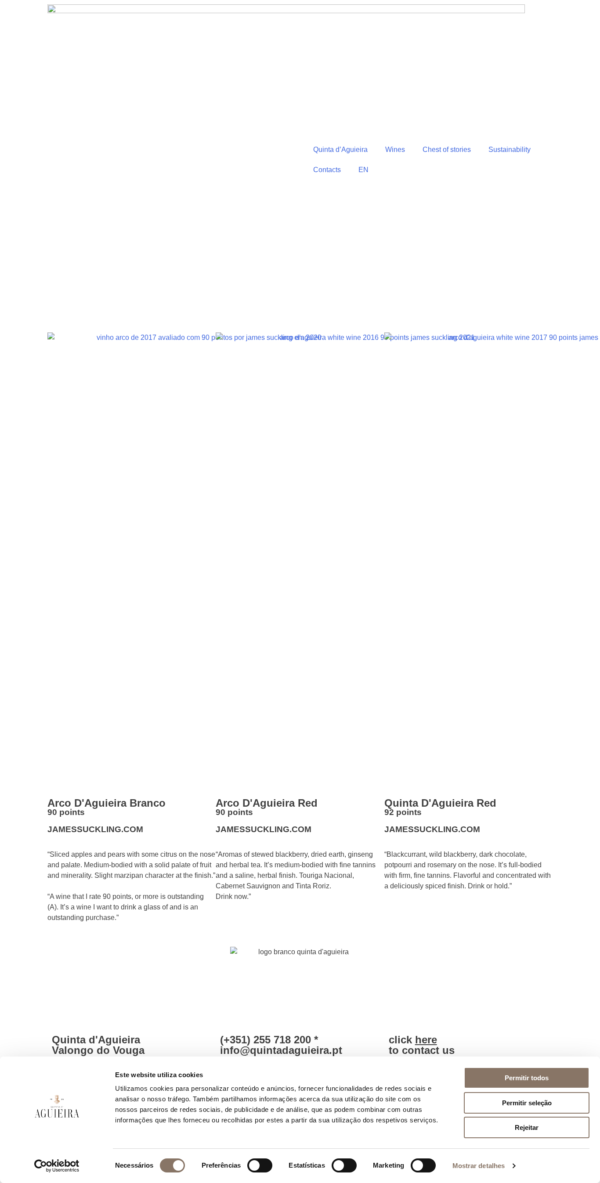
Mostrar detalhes (478, 1165)
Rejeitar (527, 1127)
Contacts (327, 169)
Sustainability (509, 149)
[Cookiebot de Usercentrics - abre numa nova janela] (56, 1165)
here (426, 1040)
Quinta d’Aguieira (340, 149)
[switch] (259, 1165)
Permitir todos (527, 1078)
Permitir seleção (527, 1103)
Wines (395, 149)
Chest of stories (447, 149)
